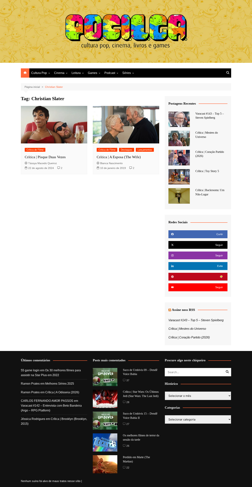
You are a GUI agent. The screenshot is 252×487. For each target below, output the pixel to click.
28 (127, 402)
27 (127, 423)
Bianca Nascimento (111, 163)
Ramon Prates (30, 383)
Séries (126, 72)
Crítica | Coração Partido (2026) (189, 337)
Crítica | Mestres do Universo (187, 328)
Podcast (109, 72)
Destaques (126, 149)
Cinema (59, 72)
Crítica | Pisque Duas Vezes (45, 157)
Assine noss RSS (183, 310)
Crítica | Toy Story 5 (207, 171)
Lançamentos (145, 149)
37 (127, 380)
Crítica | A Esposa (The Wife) (119, 157)
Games (92, 72)
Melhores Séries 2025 (59, 383)
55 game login (30, 370)
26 (127, 445)
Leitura (76, 72)
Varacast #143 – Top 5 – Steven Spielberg (196, 320)
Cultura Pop (39, 72)
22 (127, 467)
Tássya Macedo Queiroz (42, 163)
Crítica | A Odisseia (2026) (62, 392)
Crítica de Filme (35, 149)
